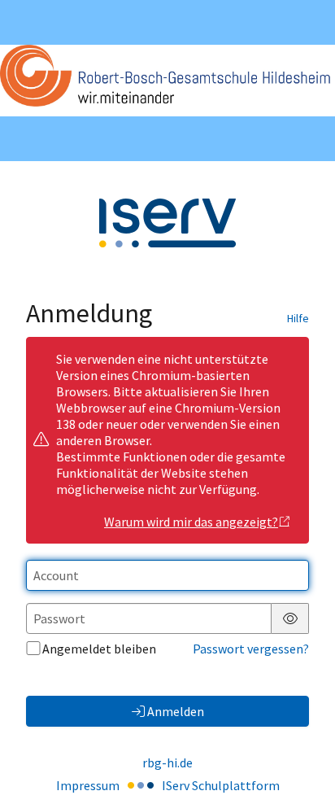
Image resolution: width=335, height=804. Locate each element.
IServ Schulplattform (221, 785)
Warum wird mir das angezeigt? (191, 521)
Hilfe (298, 318)
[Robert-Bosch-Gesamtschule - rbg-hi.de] (167, 80)
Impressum (88, 785)
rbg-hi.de (167, 762)
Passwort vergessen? (251, 648)
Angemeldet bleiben (99, 648)
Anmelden (175, 711)
